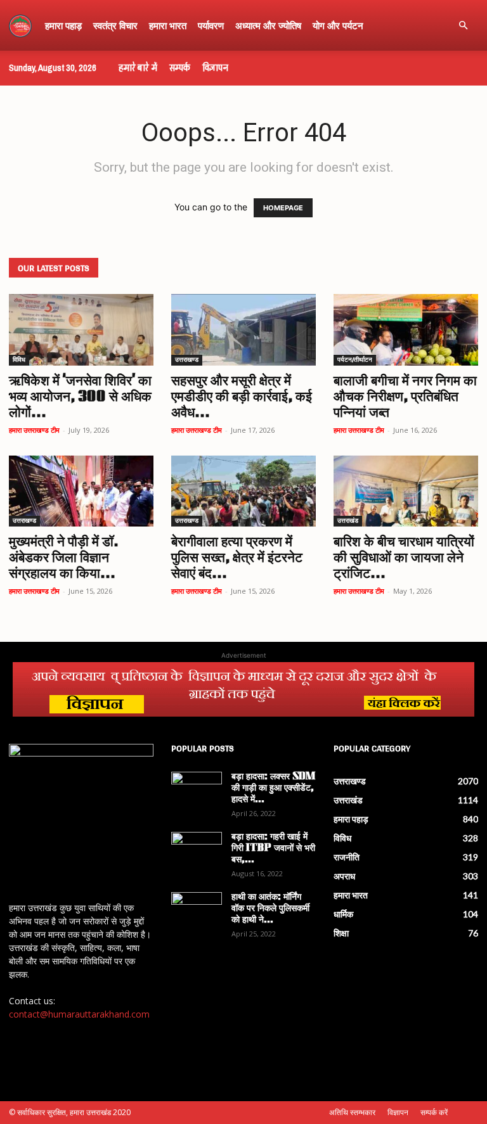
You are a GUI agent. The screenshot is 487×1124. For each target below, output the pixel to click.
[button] (463, 26)
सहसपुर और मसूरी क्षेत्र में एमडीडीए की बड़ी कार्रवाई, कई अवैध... (241, 397)
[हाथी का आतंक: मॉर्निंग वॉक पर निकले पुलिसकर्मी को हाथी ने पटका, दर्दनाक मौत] (196, 910)
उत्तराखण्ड (186, 360)
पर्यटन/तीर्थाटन (354, 360)
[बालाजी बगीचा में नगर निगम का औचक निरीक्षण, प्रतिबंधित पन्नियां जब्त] (406, 330)
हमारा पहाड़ (63, 25)
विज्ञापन (215, 68)
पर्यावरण (211, 25)
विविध (19, 360)
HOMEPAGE (283, 207)
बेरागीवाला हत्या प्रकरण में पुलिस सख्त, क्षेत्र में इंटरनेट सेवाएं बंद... (236, 558)
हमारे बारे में (138, 68)
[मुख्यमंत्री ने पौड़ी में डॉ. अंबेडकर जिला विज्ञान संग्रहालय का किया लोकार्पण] (81, 491)
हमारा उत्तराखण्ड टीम (34, 430)
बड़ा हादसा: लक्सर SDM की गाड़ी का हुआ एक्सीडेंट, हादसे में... (273, 788)
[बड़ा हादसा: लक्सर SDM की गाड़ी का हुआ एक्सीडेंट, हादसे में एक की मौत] (196, 789)
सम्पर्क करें (434, 1112)
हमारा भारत (167, 25)
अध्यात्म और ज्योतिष (268, 25)
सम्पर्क (179, 68)
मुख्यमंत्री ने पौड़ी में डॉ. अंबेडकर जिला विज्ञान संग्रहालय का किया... (64, 558)
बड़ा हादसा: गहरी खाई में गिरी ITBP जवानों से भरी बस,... (273, 848)
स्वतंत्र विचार (115, 25)
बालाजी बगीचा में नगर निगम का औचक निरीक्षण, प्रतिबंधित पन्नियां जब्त (405, 397)
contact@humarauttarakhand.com (79, 1014)
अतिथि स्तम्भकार (352, 1112)
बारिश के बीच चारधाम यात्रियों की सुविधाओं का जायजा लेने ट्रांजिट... (404, 558)
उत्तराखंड (347, 521)
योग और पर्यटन (338, 25)
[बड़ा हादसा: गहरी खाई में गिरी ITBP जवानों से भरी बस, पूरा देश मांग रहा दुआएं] (196, 849)
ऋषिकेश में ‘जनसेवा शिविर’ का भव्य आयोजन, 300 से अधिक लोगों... (80, 397)
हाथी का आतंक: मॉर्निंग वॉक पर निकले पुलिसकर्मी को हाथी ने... (270, 909)
